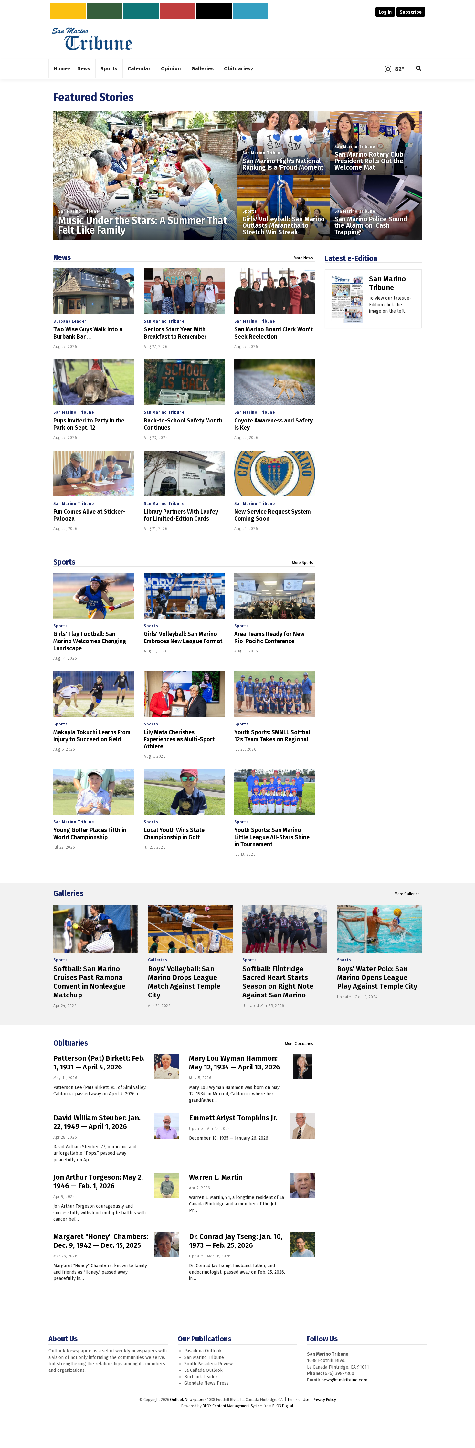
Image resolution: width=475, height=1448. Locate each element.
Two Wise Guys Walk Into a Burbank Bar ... (87, 333)
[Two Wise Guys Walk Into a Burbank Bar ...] (93, 291)
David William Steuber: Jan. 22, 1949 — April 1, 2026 (97, 1122)
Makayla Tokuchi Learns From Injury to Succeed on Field (92, 736)
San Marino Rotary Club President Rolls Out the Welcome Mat (369, 161)
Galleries (68, 893)
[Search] (419, 69)
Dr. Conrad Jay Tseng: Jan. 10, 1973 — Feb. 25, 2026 (235, 1241)
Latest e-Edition (351, 258)
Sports (249, 211)
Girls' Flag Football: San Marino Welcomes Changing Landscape (89, 641)
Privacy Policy (324, 1399)
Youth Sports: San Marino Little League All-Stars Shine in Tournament (272, 837)
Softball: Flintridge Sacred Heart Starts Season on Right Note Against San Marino (277, 981)
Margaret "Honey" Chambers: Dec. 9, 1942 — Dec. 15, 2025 (100, 1241)
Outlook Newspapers (188, 1399)
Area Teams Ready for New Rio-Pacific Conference (269, 637)
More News (303, 258)
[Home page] (92, 38)
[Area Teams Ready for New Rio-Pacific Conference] (274, 596)
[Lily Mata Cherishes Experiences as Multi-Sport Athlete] (184, 694)
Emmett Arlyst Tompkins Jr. (233, 1117)
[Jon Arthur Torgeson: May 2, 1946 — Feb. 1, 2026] (166, 1185)
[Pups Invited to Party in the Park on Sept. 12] (93, 382)
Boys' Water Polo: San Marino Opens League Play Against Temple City (377, 977)
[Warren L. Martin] (302, 1185)
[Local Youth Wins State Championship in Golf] (184, 792)
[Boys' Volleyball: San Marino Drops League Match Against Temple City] (190, 929)
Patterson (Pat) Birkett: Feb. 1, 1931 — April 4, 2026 (99, 1062)
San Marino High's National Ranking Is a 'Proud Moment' (283, 164)
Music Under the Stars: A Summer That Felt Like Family (142, 225)
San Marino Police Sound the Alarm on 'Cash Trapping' (370, 225)
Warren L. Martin (216, 1177)
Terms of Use (298, 1399)
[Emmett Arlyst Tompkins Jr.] (302, 1126)
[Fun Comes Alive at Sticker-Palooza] (93, 473)
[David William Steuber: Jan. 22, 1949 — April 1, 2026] (166, 1126)
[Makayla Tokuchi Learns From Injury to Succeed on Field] (93, 694)
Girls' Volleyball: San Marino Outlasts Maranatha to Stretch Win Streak (283, 225)
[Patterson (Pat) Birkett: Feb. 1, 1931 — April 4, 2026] (166, 1066)
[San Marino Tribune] (347, 301)
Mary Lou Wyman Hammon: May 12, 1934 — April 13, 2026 (234, 1062)
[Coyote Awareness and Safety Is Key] (274, 382)
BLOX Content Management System (233, 1406)
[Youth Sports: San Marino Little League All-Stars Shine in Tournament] (274, 792)
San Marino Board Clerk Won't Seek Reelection (273, 333)
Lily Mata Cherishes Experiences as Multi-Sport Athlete (179, 739)
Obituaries (70, 1042)
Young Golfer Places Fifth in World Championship (89, 834)
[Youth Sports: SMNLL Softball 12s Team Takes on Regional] (274, 694)
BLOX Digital (282, 1406)
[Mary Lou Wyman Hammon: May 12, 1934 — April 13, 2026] (302, 1066)
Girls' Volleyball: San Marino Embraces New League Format (183, 637)
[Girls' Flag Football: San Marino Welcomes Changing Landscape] (93, 596)
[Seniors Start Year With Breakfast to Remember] (184, 291)
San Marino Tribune (78, 211)
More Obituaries (299, 1043)
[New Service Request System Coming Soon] (274, 473)
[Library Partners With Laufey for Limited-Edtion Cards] (184, 473)
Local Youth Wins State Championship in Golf (174, 834)
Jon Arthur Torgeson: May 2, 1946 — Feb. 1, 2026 (98, 1181)
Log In (385, 12)
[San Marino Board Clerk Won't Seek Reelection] (274, 291)
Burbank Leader (69, 321)
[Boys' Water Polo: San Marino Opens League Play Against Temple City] (379, 929)
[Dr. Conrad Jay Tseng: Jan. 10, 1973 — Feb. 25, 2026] (302, 1244)
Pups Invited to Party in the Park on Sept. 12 (88, 424)
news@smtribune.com (344, 1380)
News (62, 257)
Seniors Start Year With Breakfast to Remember (175, 333)
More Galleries (407, 894)
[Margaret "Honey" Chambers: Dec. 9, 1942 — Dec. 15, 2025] (166, 1244)
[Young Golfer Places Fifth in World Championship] (93, 792)
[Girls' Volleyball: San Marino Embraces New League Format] (184, 596)
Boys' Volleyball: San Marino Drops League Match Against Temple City (184, 981)
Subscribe (411, 12)
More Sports (302, 562)
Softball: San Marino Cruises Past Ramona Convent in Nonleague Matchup (89, 981)
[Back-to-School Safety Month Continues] (184, 382)
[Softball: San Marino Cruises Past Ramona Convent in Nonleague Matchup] (95, 929)
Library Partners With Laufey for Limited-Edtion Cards (181, 515)
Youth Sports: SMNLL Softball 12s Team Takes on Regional (273, 736)
